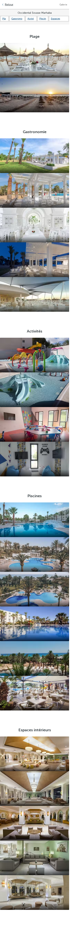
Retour (9, 4)
